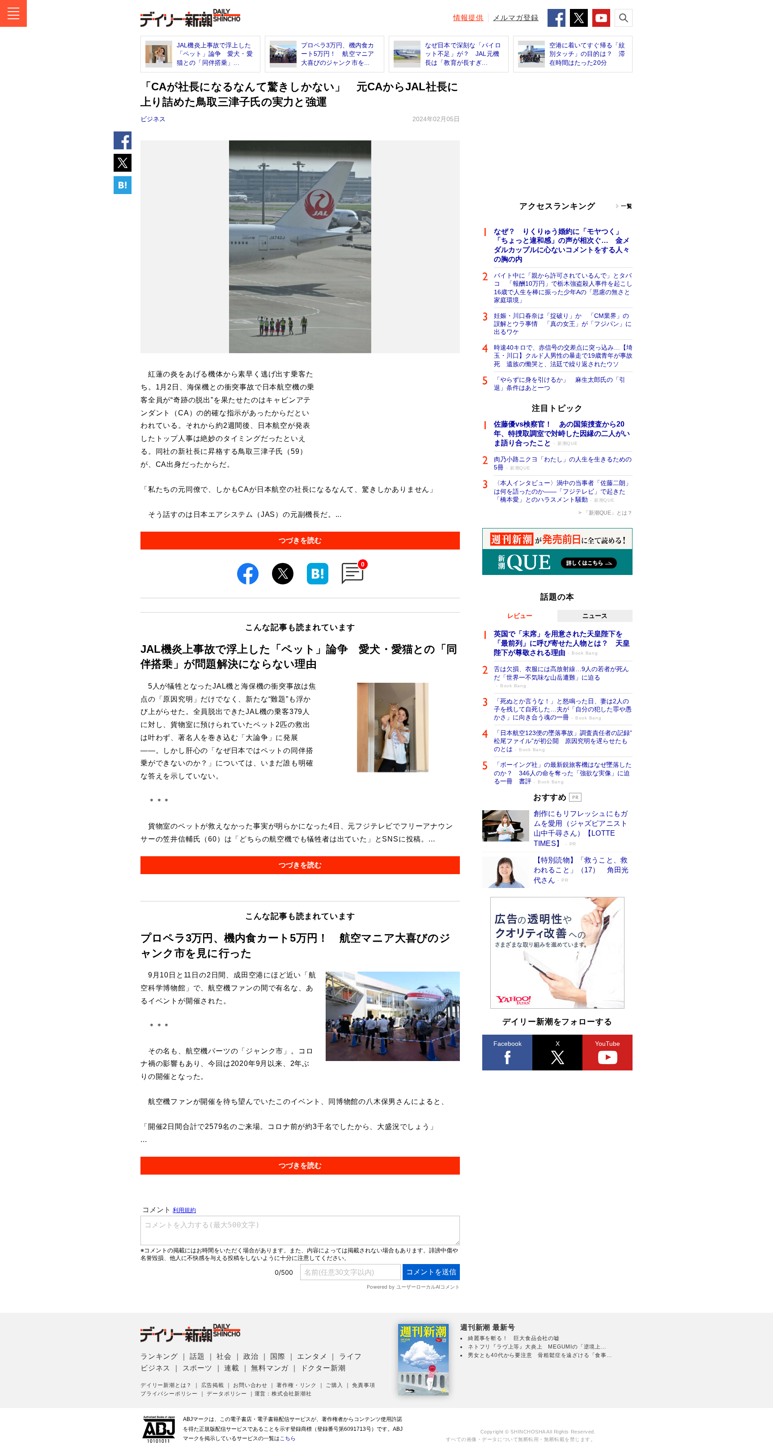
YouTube (607, 1043)
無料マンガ (270, 1368)
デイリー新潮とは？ (166, 1385)
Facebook (507, 1043)
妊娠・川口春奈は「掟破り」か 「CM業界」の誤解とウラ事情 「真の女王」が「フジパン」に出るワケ (563, 323)
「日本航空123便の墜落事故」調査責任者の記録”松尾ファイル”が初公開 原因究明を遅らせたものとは (563, 741)
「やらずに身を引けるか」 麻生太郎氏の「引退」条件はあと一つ (559, 383)
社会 (224, 1356)
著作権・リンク (296, 1385)
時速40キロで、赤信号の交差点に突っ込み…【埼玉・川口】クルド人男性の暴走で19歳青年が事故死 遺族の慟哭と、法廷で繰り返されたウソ (563, 355)
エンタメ (312, 1356)
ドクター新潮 (323, 1368)
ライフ (350, 1356)
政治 (251, 1356)
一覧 (627, 206)
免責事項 (363, 1385)
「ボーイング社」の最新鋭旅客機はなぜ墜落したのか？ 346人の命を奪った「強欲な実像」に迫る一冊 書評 (563, 772)
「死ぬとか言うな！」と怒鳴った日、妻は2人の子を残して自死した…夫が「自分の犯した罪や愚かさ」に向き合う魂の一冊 (563, 709)
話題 (197, 1356)
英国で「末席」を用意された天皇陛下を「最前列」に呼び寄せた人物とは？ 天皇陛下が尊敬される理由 (562, 643)
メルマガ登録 (516, 17)
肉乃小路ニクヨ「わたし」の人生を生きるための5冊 (563, 463)
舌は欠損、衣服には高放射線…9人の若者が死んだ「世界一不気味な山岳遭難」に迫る (561, 676)
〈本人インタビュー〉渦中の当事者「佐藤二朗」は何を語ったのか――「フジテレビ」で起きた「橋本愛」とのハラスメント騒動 (563, 491)
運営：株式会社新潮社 (283, 1394)
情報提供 (468, 17)
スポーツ (197, 1368)
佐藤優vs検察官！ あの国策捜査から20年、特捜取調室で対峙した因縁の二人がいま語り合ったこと (562, 433)
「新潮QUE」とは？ (608, 513)
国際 (277, 1356)
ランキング (159, 1356)
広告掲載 (212, 1385)
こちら (288, 1438)
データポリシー (227, 1394)
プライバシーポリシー (169, 1394)
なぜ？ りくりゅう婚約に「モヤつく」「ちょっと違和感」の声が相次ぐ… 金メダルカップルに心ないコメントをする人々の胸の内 (562, 245)
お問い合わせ (250, 1385)
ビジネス (153, 119)
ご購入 (334, 1385)
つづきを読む (300, 540)
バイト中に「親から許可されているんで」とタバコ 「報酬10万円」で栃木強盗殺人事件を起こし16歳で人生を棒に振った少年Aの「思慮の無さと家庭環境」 (563, 288)
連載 (231, 1368)
